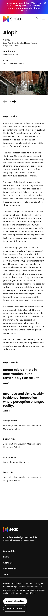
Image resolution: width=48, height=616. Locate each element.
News (6, 556)
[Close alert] (45, 7)
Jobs (5, 574)
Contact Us (9, 550)
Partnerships (10, 568)
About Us (8, 562)
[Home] (12, 19)
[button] (38, 19)
